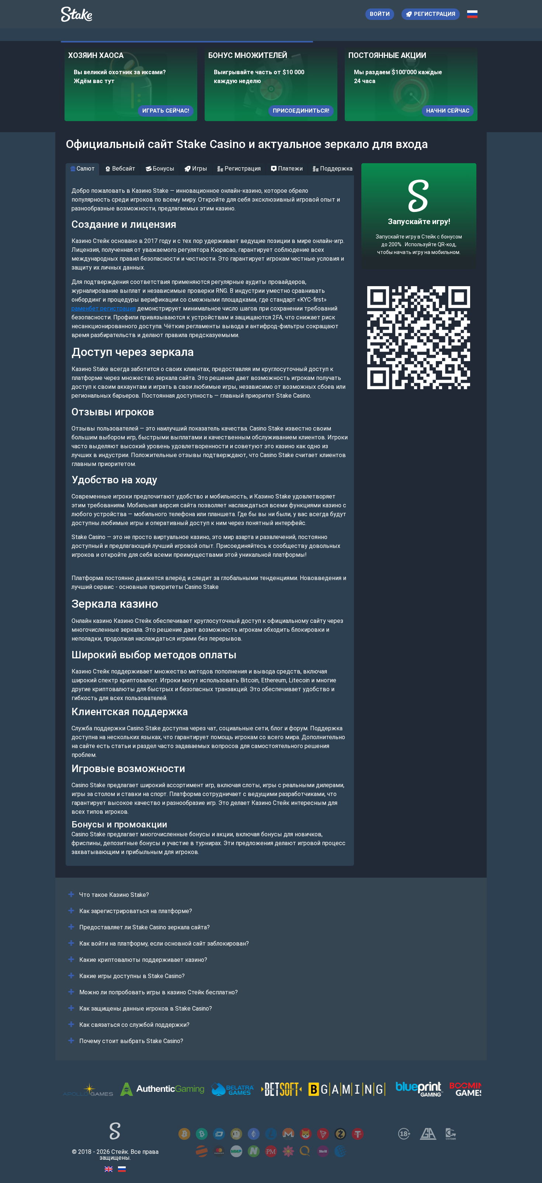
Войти (380, 14)
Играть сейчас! (165, 110)
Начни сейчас (447, 110)
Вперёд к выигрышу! (419, 239)
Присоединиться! (301, 110)
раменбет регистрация (104, 308)
